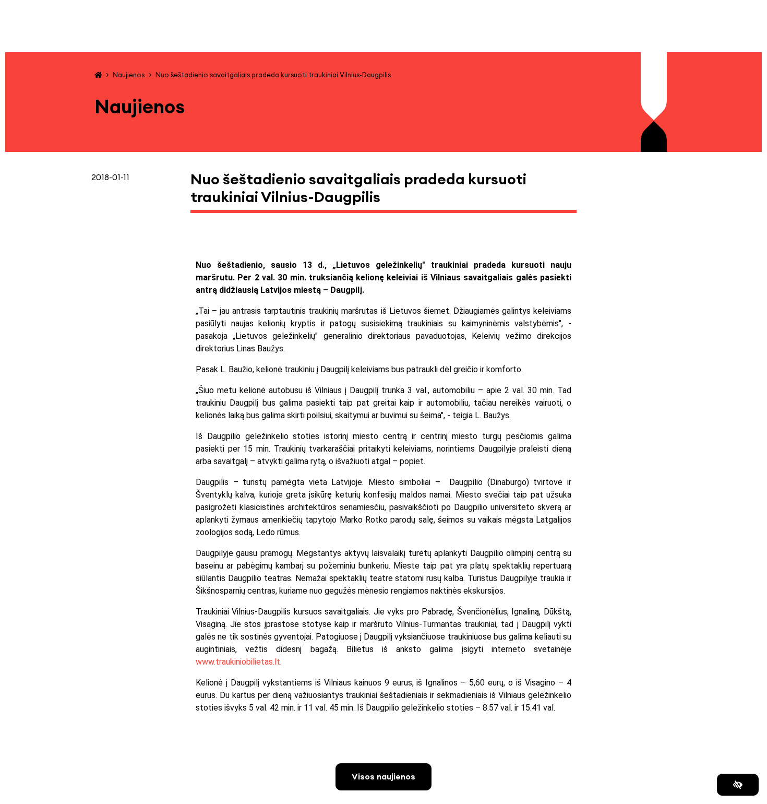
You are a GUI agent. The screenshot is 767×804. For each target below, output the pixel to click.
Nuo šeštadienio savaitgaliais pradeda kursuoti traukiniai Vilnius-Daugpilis (273, 74)
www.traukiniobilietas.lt (238, 662)
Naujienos (129, 74)
